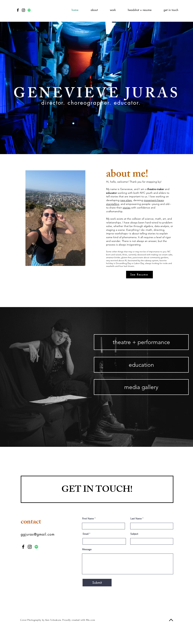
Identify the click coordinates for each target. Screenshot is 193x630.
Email (86, 534)
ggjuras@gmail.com (38, 534)
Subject (134, 534)
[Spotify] (29, 10)
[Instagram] (23, 10)
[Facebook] (18, 10)
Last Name (136, 518)
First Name (88, 518)
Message (87, 549)
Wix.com (90, 620)
